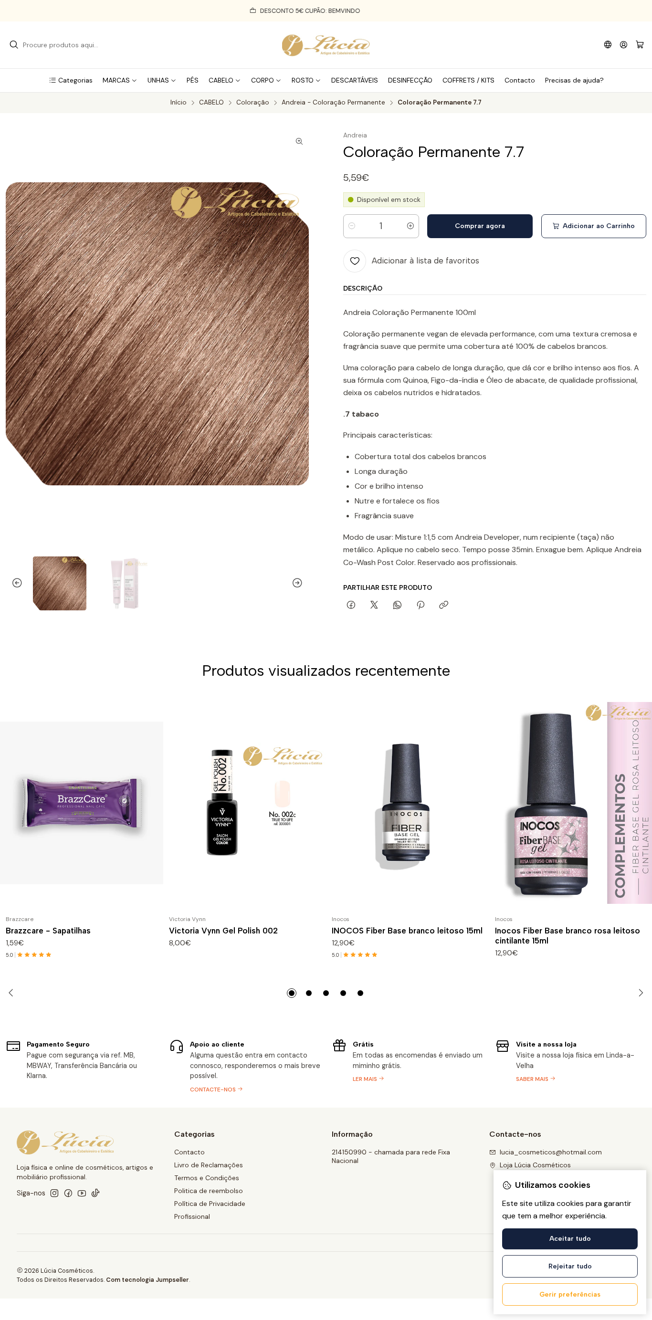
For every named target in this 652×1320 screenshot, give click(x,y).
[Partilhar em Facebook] (351, 605)
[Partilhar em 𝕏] (374, 605)
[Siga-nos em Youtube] (81, 1193)
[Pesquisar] (14, 44)
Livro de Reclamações (208, 1165)
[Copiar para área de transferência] (444, 605)
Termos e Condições (206, 1177)
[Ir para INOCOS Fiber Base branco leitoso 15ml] (407, 802)
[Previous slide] (13, 583)
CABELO (211, 102)
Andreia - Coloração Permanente (333, 102)
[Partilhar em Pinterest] (420, 605)
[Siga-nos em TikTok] (95, 1193)
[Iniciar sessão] (623, 44)
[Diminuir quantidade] (352, 226)
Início (178, 102)
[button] (71, 80)
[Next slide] (301, 583)
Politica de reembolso (208, 1190)
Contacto (189, 1152)
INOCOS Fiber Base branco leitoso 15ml (407, 930)
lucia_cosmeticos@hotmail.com (551, 1152)
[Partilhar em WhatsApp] (397, 605)
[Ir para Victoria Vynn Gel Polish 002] (244, 802)
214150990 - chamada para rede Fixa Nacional (391, 1156)
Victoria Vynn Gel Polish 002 (223, 930)
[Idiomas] (607, 44)
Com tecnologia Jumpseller (147, 1280)
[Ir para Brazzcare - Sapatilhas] (81, 802)
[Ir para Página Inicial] (325, 45)
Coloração (252, 102)
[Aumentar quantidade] (410, 226)
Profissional (192, 1216)
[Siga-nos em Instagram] (54, 1193)
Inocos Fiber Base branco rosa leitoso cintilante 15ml (567, 935)
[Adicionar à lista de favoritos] (151, 803)
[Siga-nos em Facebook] (68, 1193)
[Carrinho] (639, 45)
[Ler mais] (408, 1065)
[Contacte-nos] (245, 1065)
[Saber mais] (571, 1065)
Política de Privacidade (209, 1203)
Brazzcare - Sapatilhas (48, 930)
